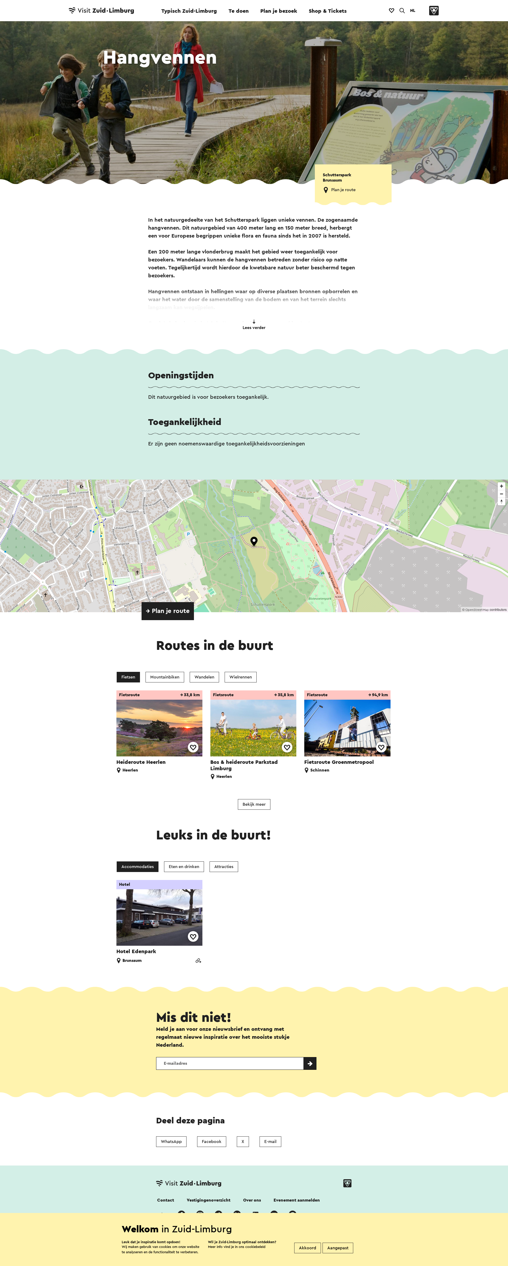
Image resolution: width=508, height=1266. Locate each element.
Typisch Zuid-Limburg (189, 11)
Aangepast (337, 1248)
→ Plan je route (168, 611)
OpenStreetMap (477, 609)
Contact (165, 1200)
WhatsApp (171, 1142)
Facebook (211, 1142)
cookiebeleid (255, 1247)
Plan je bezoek (278, 11)
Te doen (239, 11)
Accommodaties (137, 867)
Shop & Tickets (328, 11)
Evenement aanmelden (297, 1200)
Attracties (223, 867)
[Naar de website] (198, 961)
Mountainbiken (164, 677)
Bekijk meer (254, 804)
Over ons (252, 1200)
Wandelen (204, 677)
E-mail (270, 1142)
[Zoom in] (501, 486)
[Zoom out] (501, 494)
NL (412, 10)
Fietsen (128, 677)
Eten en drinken (184, 867)
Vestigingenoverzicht (208, 1200)
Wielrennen (240, 677)
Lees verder (254, 328)
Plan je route (343, 190)
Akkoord (307, 1248)
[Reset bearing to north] (501, 501)
